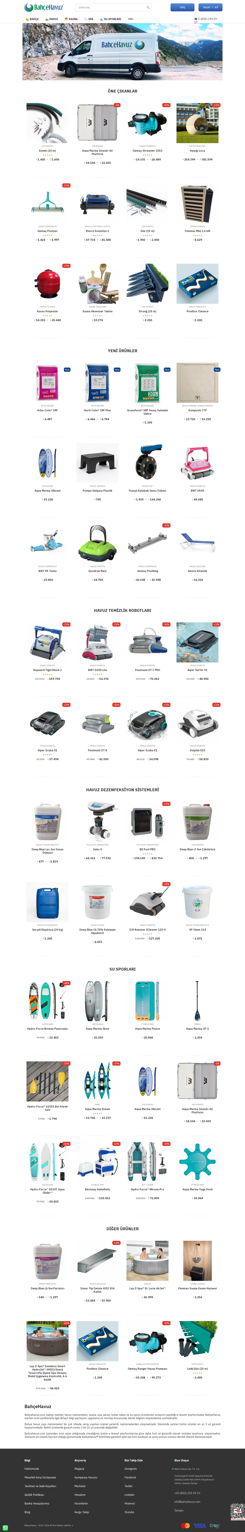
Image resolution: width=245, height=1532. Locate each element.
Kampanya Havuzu (85, 1477)
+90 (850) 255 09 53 (187, 1493)
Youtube (129, 1512)
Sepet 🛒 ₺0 (210, 7)
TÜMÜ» (131, 19)
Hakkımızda (31, 1468)
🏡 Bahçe (32, 19)
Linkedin (129, 1494)
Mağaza (79, 1468)
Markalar (80, 1486)
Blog (27, 1512)
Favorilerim (81, 1503)
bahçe (50, 1414)
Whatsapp (4, 1528)
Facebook (130, 1477)
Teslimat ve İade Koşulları (40, 1486)
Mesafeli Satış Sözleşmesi (40, 1477)
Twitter (128, 1486)
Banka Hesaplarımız (36, 1503)
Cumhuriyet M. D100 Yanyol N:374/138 (193, 1476)
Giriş (182, 7)
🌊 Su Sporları (110, 19)
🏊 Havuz (51, 19)
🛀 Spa (88, 19)
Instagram (130, 1468)
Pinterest (129, 1503)
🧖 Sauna (71, 19)
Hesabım (80, 1494)
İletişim (178, 1510)
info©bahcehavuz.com (187, 1501)
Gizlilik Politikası (34, 1494)
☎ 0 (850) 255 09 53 (205, 20)
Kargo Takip (81, 1512)
